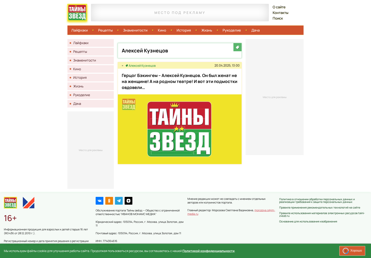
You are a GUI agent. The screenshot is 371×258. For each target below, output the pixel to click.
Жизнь (206, 30)
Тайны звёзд (77, 12)
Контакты (280, 12)
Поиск (278, 18)
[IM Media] (28, 202)
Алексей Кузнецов (142, 65)
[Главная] (10, 202)
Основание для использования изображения (308, 221)
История (184, 30)
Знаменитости (135, 30)
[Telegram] (119, 201)
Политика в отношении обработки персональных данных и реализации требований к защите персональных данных (317, 200)
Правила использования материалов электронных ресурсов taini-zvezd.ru (322, 214)
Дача (255, 30)
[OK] (109, 201)
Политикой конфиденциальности (208, 251)
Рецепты (105, 30)
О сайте (279, 7)
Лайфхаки (79, 30)
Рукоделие (232, 30)
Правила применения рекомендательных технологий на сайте (319, 207)
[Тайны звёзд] (122, 65)
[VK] (99, 201)
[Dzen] (128, 201)
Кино (162, 30)
